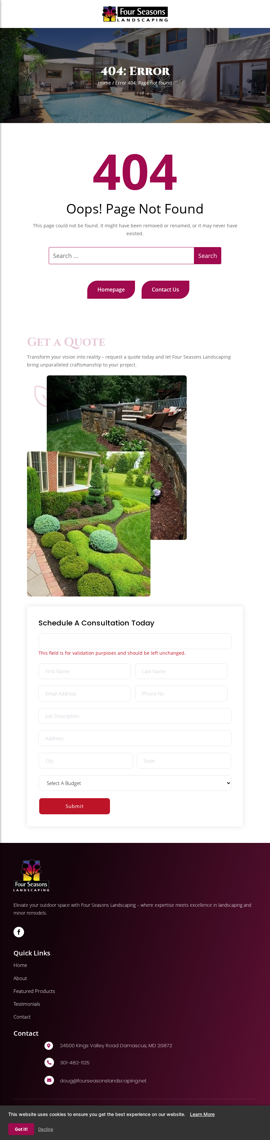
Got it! (21, 1129)
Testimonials (27, 1004)
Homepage (111, 289)
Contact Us (165, 289)
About (20, 978)
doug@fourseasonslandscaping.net (103, 1080)
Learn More (202, 1114)
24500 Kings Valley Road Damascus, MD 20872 (116, 1045)
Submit (75, 806)
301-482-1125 (75, 1062)
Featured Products (34, 991)
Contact (22, 1016)
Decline (45, 1129)
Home (104, 83)
